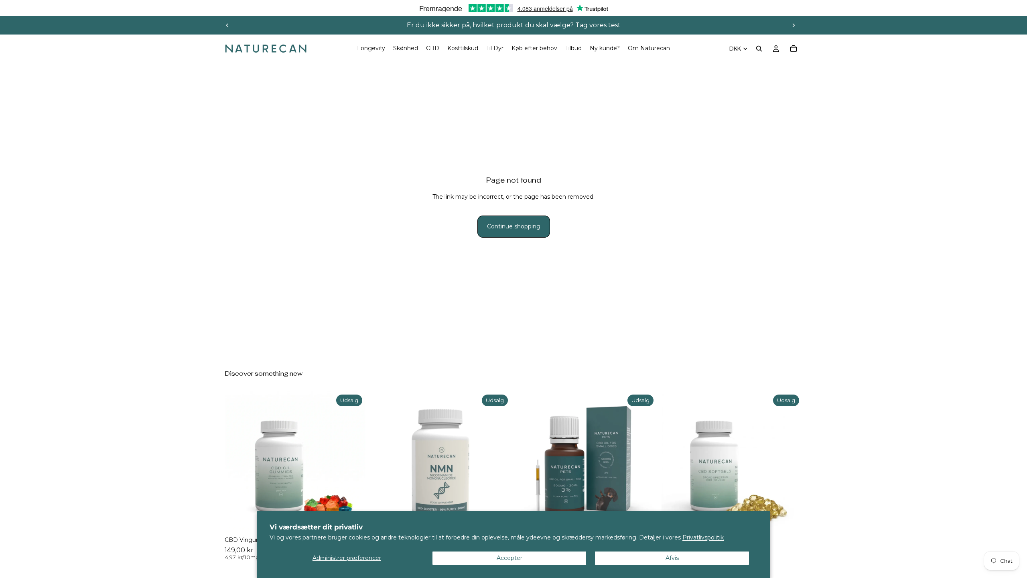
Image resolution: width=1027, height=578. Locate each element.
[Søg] (759, 48)
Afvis (672, 558)
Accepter (509, 558)
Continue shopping (513, 226)
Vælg (796, 519)
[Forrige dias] (227, 25)
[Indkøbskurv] (793, 48)
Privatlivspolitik (703, 537)
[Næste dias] (793, 25)
